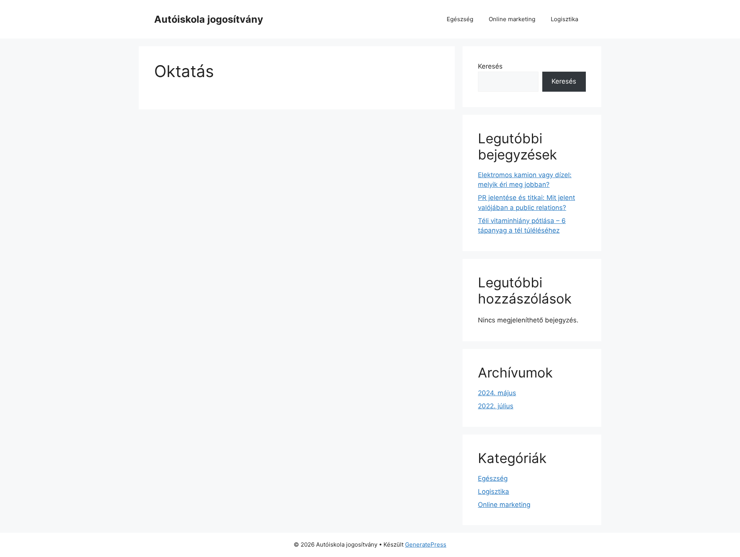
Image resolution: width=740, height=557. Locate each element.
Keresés (490, 66)
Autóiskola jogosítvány (208, 19)
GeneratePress (425, 544)
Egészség (460, 19)
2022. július (495, 406)
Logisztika (564, 19)
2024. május (497, 393)
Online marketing (512, 19)
